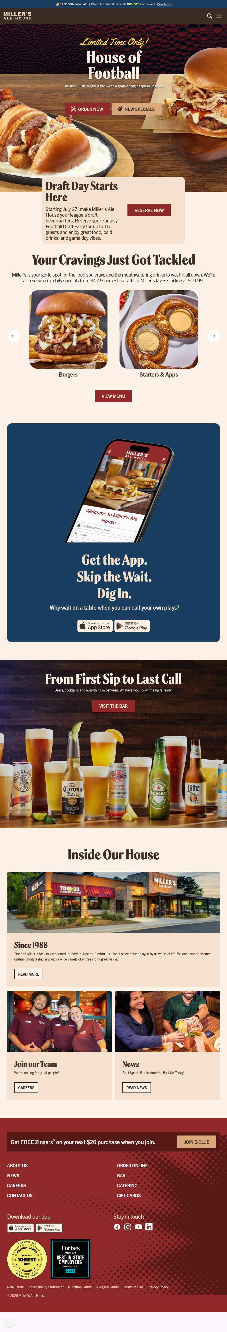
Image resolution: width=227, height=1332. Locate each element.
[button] (13, 336)
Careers (16, 1185)
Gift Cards (129, 1195)
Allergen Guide (107, 1287)
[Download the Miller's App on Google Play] (132, 631)
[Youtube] (138, 1226)
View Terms (164, 4)
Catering (127, 1185)
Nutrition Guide (80, 1287)
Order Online (132, 1165)
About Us (17, 1165)
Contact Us (19, 1195)
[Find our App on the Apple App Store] (95, 631)
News (13, 1175)
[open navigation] (219, 16)
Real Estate (15, 1287)
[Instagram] (127, 1226)
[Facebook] (117, 1226)
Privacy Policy (157, 1287)
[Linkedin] (149, 1226)
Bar (121, 1175)
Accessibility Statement (46, 1287)
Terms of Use (133, 1287)
